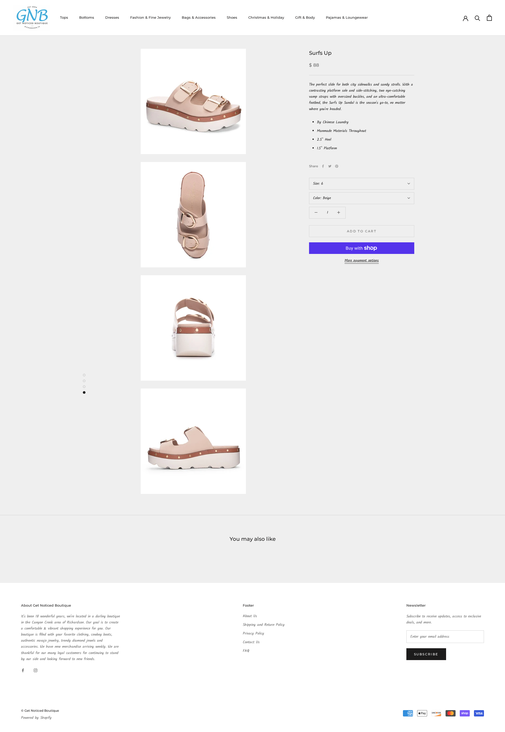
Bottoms (86, 17)
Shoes (232, 17)
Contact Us (251, 642)
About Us (250, 616)
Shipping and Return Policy (264, 625)
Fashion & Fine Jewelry (150, 17)
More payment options (362, 260)
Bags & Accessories (199, 17)
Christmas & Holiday (266, 17)
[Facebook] (323, 166)
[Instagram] (35, 670)
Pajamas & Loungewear (347, 17)
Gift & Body (305, 17)
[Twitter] (329, 166)
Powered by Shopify (36, 718)
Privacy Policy (253, 633)
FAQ (246, 651)
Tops (64, 17)
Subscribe (426, 654)
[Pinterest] (336, 166)
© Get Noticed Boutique (40, 711)
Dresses (112, 17)
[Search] (477, 18)
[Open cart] (489, 18)
